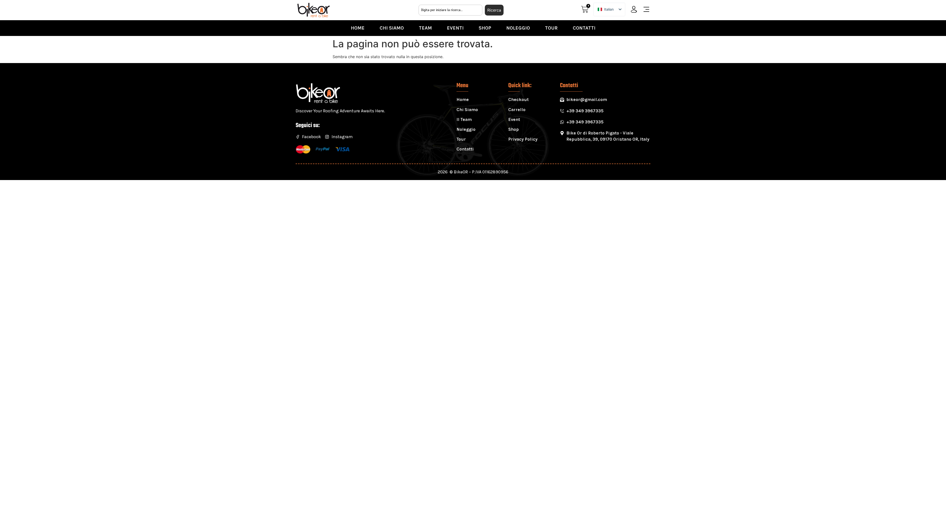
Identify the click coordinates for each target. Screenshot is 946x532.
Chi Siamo (392, 28)
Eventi (455, 28)
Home (358, 28)
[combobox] (450, 10)
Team (425, 28)
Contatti (584, 28)
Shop (485, 28)
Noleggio (518, 28)
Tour (551, 28)
